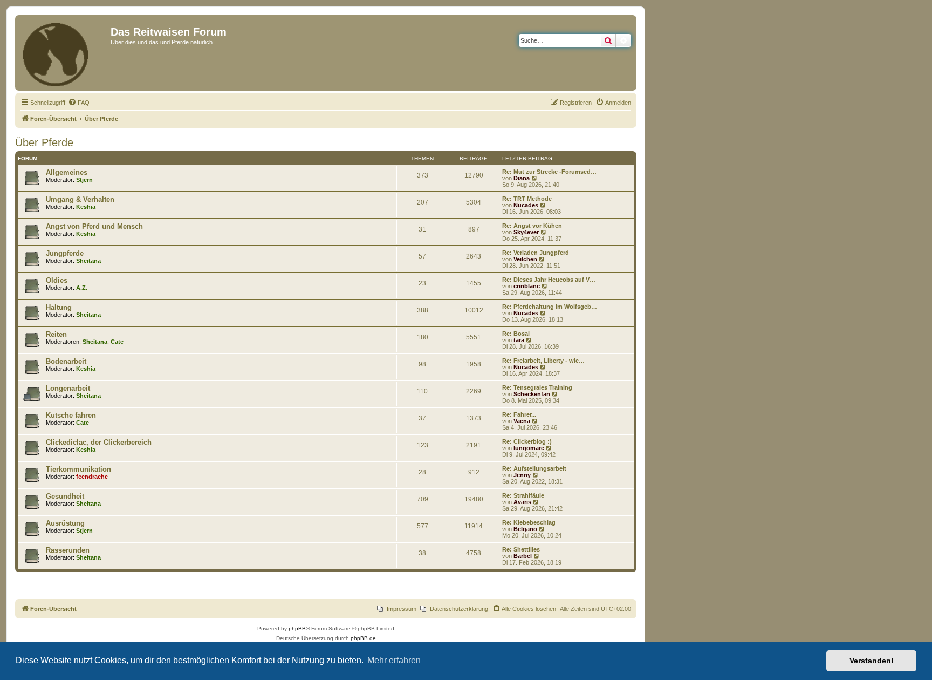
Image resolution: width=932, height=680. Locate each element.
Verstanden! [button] (871, 660)
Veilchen (525, 259)
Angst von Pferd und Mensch (94, 226)
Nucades (525, 205)
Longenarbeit (68, 388)
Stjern (84, 179)
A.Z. (81, 287)
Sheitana (88, 260)
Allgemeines (66, 172)
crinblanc (526, 286)
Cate (117, 341)
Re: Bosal (516, 333)
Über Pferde (44, 142)
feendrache (92, 476)
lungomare (528, 448)
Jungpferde (65, 253)
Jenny (522, 475)
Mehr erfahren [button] (394, 660)
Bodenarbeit (66, 361)
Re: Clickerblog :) (527, 441)
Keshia (85, 206)
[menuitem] (79, 102)
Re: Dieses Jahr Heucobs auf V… (548, 279)
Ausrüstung (65, 523)
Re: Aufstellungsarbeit (534, 468)
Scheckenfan (531, 394)
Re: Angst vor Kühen (532, 225)
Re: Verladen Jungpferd (535, 252)
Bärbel (522, 556)
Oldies (56, 280)
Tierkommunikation (78, 469)
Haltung (59, 307)
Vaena (521, 421)
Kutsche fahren (71, 415)
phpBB (297, 628)
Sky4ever (526, 232)
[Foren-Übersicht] (64, 53)
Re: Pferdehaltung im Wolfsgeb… (549, 306)
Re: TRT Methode (527, 198)
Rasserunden (68, 550)
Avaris (522, 502)
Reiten (56, 334)
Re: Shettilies (521, 549)
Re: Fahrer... (519, 414)
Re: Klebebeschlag (529, 522)
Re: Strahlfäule (523, 495)
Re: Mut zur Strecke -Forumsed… (549, 171)
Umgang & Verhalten (80, 199)
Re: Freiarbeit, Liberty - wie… (543, 360)
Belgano (525, 529)
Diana (521, 178)
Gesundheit (65, 496)
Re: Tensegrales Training (537, 387)
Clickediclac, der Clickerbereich (99, 442)
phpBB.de (363, 638)
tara (518, 340)
